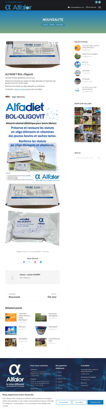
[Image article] (11, 317)
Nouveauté (53, 327)
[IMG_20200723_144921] (96, 120)
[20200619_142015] (87, 129)
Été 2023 (22, 327)
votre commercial (20, 89)
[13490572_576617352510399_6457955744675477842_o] (79, 111)
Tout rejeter (79, 402)
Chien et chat (62, 391)
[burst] (96, 138)
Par (35, 251)
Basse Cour (62, 378)
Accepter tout (95, 402)
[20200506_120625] (87, 111)
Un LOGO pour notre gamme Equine (89, 88)
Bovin (60, 372)
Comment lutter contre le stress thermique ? (24, 317)
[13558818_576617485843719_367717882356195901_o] (96, 129)
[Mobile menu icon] (99, 7)
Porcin (60, 388)
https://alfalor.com (25, 277)
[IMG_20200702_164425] (96, 111)
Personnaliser (63, 402)
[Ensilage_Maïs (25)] (87, 120)
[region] (53, 400)
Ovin (59, 385)
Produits (9, 43)
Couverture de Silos (54, 340)
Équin (60, 375)
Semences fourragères (53, 315)
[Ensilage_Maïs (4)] (79, 120)
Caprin (60, 382)
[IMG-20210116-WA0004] (79, 129)
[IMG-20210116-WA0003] (87, 138)
